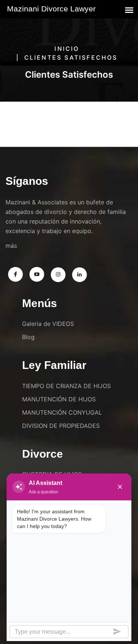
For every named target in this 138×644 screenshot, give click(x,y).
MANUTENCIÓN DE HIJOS (59, 399)
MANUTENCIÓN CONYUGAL (62, 412)
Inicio (66, 48)
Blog (28, 337)
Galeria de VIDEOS (48, 323)
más (11, 245)
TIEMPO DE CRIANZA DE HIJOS (66, 386)
